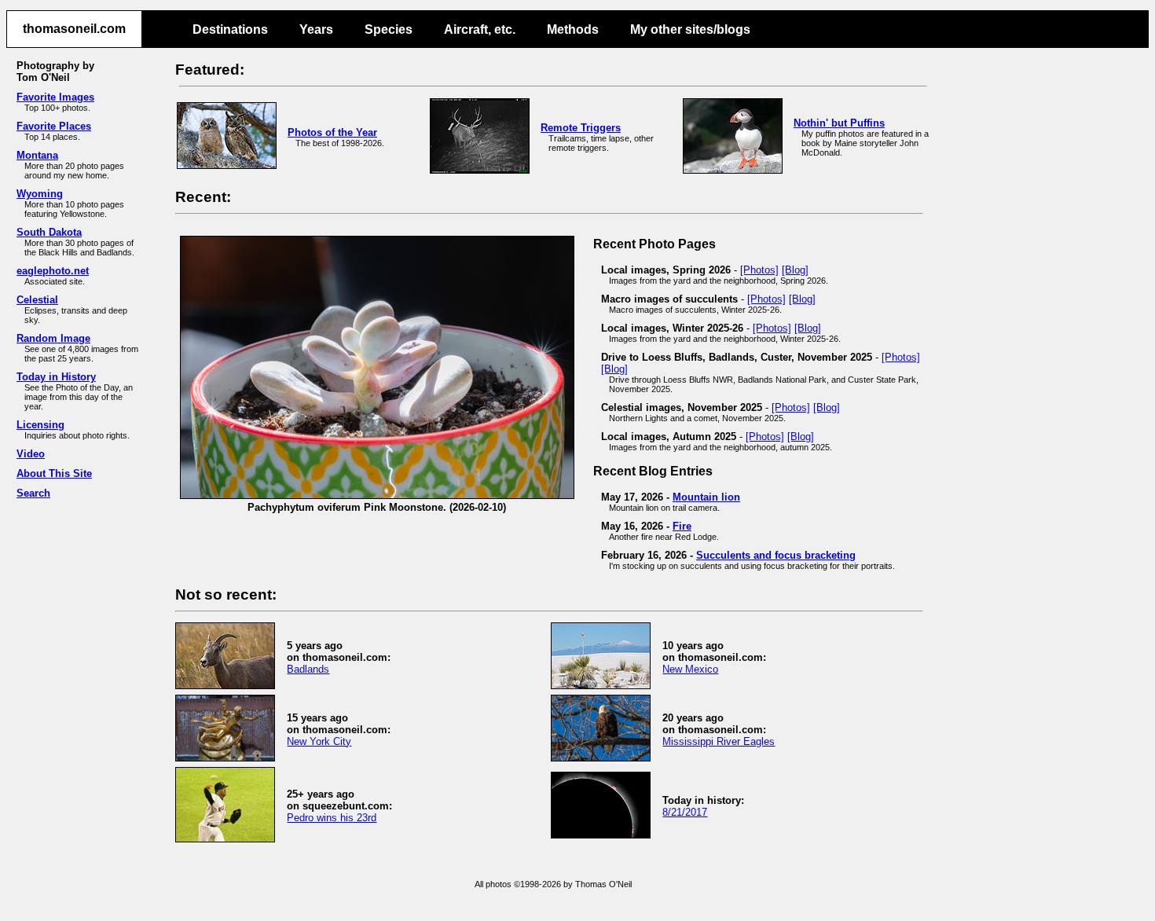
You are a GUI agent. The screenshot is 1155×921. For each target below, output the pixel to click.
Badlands (308, 669)
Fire (682, 526)
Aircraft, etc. (479, 29)
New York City (319, 741)
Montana (37, 155)
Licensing (40, 425)
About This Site (54, 473)
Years (316, 29)
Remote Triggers (581, 128)
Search (33, 493)
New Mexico (690, 669)
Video (30, 454)
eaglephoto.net (52, 271)
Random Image (53, 338)
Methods (573, 29)
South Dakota (49, 232)
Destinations (230, 29)
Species (388, 29)
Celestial (37, 300)
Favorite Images (55, 97)
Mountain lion (706, 497)
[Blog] (795, 270)
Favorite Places (53, 126)
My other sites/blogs (690, 29)
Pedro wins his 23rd (331, 818)
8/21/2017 (684, 812)
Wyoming (39, 194)
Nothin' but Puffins (839, 123)
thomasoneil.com (74, 28)
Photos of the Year (332, 132)
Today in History (56, 377)
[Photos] (759, 270)
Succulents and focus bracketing (776, 555)
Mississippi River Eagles (718, 741)
